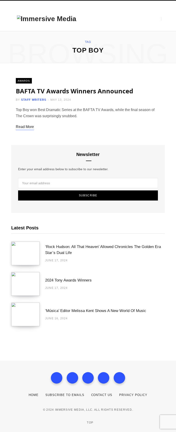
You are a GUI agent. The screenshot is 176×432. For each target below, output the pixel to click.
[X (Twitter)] (72, 378)
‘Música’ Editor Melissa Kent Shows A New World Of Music (95, 311)
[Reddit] (119, 378)
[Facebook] (56, 378)
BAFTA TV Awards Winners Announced (74, 91)
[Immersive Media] (46, 18)
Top (89, 422)
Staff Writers (34, 99)
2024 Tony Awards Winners (68, 280)
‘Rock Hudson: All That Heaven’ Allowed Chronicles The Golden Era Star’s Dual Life (103, 250)
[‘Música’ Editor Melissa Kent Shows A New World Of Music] (28, 314)
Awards (24, 80)
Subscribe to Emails (64, 395)
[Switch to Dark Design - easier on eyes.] (154, 19)
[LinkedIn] (103, 378)
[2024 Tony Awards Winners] (28, 284)
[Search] (164, 19)
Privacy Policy (133, 395)
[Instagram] (88, 378)
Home (33, 395)
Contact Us (102, 395)
